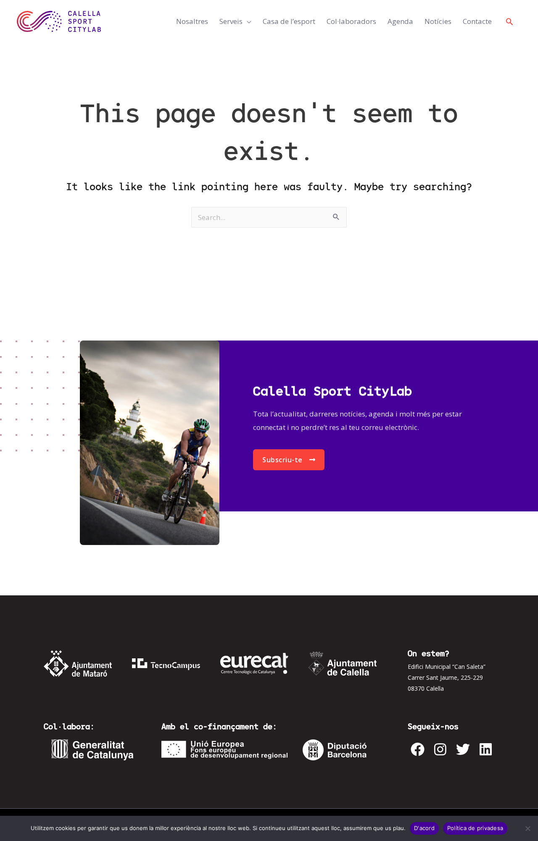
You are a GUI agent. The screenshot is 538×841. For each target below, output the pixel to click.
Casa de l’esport (289, 21)
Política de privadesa (475, 828)
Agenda (400, 21)
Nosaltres (192, 21)
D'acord (424, 828)
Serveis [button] (231, 21)
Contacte (477, 21)
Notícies (438, 21)
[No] (527, 828)
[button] (509, 21)
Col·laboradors (351, 21)
